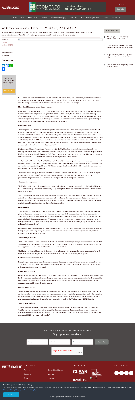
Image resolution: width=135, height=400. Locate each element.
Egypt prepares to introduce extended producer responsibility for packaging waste (119, 56)
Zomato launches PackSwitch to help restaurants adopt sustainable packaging (120, 46)
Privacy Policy (52, 378)
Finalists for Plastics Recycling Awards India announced (120, 65)
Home (15, 18)
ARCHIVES (116, 18)
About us (27, 370)
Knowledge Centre (92, 18)
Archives (51, 374)
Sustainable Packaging (58, 18)
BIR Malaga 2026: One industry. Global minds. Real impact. (118, 37)
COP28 (81, 18)
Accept (11, 395)
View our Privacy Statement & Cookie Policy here (20, 390)
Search (122, 4)
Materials (44, 18)
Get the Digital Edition (55, 370)
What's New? (32, 18)
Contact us (27, 374)
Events (105, 18)
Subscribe (120, 9)
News (22, 18)
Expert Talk (73, 18)
